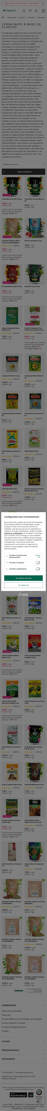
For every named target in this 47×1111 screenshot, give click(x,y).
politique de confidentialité (13, 533)
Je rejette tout (23, 585)
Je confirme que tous (24, 578)
